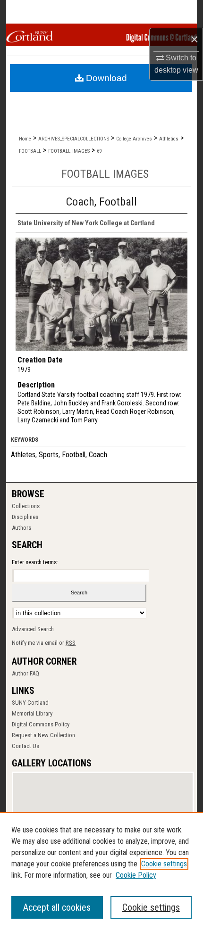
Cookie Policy (136, 875)
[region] (101, 871)
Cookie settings (164, 863)
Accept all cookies (57, 907)
